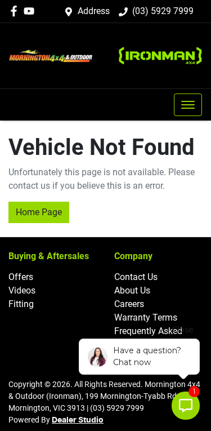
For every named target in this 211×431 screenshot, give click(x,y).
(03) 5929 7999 (163, 11)
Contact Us (136, 277)
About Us (132, 290)
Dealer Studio (78, 420)
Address (94, 11)
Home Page (39, 212)
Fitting (21, 304)
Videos (21, 290)
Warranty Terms (145, 317)
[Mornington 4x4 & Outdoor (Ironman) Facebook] (16, 11)
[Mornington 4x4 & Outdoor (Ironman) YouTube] (31, 11)
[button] (188, 105)
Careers (129, 304)
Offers (20, 277)
